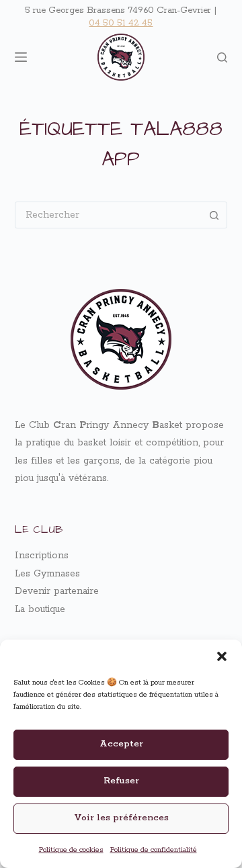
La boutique (40, 609)
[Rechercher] (222, 57)
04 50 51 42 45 (121, 23)
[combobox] (108, 215)
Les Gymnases (47, 574)
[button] (222, 656)
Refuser (121, 781)
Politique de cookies (71, 850)
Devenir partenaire (57, 591)
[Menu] (21, 57)
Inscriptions (42, 556)
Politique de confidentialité (153, 850)
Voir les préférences (121, 818)
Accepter (121, 744)
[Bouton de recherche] (214, 215)
